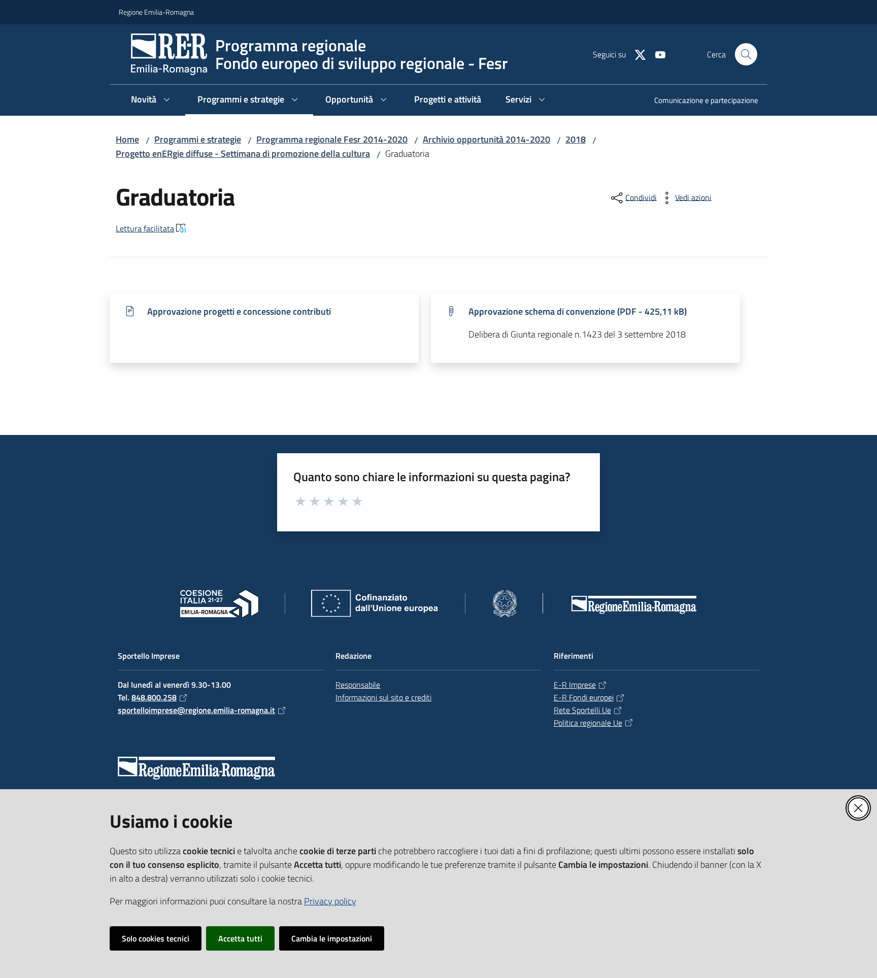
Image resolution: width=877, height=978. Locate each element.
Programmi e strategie (197, 139)
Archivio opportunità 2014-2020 (486, 139)
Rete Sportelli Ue (582, 710)
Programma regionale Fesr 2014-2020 (332, 139)
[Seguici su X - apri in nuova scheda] (636, 54)
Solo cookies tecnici (155, 938)
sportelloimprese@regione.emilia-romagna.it (196, 710)
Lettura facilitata (145, 228)
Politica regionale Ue (588, 723)
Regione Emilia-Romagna (156, 12)
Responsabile (357, 685)
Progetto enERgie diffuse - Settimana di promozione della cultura (243, 153)
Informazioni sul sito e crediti (383, 697)
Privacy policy (330, 901)
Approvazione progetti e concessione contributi (239, 311)
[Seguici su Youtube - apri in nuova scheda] (656, 54)
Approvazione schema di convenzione (577, 311)
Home (127, 139)
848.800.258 (154, 697)
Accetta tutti (240, 938)
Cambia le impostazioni (331, 938)
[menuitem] (700, 101)
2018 (575, 139)
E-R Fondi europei (584, 697)
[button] (746, 54)
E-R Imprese (575, 685)
